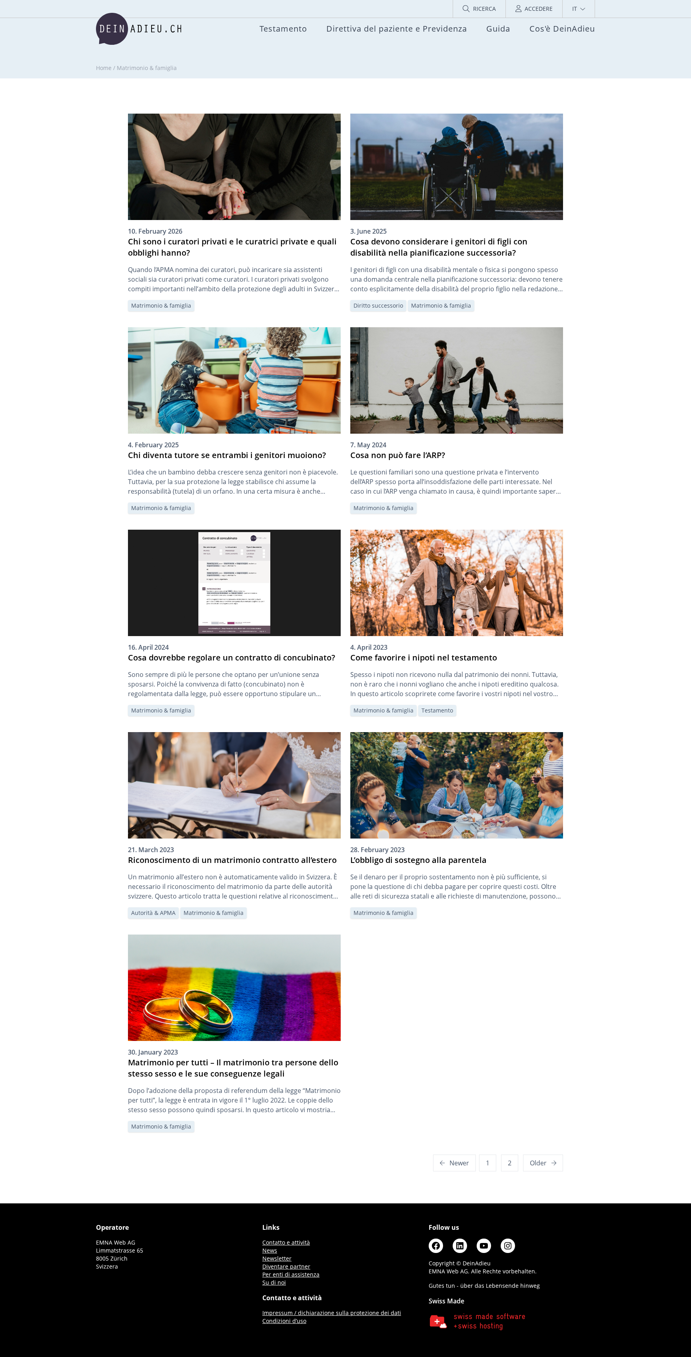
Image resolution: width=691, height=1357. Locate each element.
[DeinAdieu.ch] (138, 29)
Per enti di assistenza (291, 1274)
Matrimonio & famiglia (161, 305)
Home (104, 68)
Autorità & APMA (153, 913)
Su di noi (274, 1282)
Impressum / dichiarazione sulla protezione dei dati (331, 1313)
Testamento (437, 710)
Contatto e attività (286, 1242)
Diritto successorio (378, 305)
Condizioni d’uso (284, 1321)
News (269, 1250)
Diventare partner (286, 1266)
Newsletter (277, 1258)
